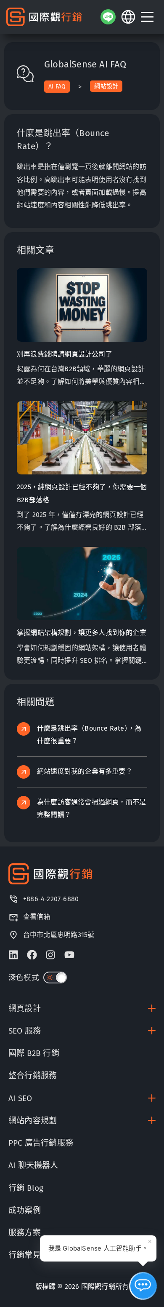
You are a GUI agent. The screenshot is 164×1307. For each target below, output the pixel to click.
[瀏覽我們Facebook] (32, 955)
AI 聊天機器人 (33, 1165)
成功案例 (24, 1210)
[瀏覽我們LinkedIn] (13, 955)
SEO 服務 (24, 1031)
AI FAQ (57, 86)
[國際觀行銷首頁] (44, 17)
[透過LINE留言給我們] (108, 16)
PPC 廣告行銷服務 (40, 1143)
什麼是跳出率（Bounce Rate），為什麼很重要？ (89, 734)
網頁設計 (24, 1008)
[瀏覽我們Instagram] (50, 955)
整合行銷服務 (32, 1075)
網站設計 (106, 86)
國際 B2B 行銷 (33, 1053)
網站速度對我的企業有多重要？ (84, 771)
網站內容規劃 (32, 1120)
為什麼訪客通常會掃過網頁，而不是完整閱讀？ (91, 808)
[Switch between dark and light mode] (55, 977)
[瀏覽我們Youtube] (69, 955)
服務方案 (24, 1232)
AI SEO (20, 1098)
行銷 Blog (25, 1188)
